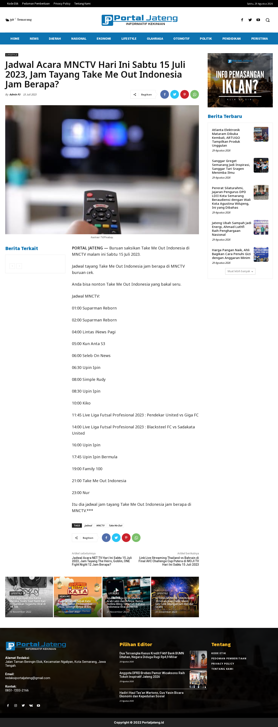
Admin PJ (14, 94)
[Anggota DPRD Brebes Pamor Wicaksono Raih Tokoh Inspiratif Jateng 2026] (198, 679)
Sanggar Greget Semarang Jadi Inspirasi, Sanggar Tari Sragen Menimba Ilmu (231, 167)
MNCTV (100, 525)
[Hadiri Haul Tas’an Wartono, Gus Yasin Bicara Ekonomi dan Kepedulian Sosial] (198, 699)
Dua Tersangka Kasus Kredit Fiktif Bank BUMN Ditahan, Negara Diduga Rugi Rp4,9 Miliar (151, 655)
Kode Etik (218, 653)
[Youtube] (258, 20)
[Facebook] (242, 20)
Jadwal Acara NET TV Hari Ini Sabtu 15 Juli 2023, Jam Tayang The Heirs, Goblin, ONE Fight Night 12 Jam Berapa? (102, 561)
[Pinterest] (184, 94)
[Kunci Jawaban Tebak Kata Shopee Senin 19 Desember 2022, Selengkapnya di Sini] (78, 597)
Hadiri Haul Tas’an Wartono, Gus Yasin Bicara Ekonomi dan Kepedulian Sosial (151, 694)
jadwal (88, 525)
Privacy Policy (222, 663)
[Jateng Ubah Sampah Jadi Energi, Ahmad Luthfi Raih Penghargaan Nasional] (261, 227)
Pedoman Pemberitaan (229, 658)
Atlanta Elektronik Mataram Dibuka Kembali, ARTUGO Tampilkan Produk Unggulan (226, 137)
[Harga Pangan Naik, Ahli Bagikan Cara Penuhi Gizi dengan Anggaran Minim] (261, 254)
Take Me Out (115, 525)
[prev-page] (12, 266)
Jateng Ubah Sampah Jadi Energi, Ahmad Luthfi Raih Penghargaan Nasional (231, 229)
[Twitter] (250, 20)
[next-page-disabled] (19, 266)
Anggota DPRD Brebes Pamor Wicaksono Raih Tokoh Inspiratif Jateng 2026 (152, 674)
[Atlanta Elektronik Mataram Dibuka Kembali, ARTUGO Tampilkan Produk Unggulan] (261, 134)
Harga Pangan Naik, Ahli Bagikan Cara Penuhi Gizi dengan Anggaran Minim (231, 254)
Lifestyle (11, 54)
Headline (65, 596)
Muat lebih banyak (239, 271)
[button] (267, 20)
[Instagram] (15, 705)
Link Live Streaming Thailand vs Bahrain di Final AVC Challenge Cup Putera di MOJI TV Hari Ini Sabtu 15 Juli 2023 (169, 561)
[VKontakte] (31, 705)
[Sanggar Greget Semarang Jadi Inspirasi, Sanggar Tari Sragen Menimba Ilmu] (261, 165)
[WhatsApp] (194, 94)
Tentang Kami (222, 668)
